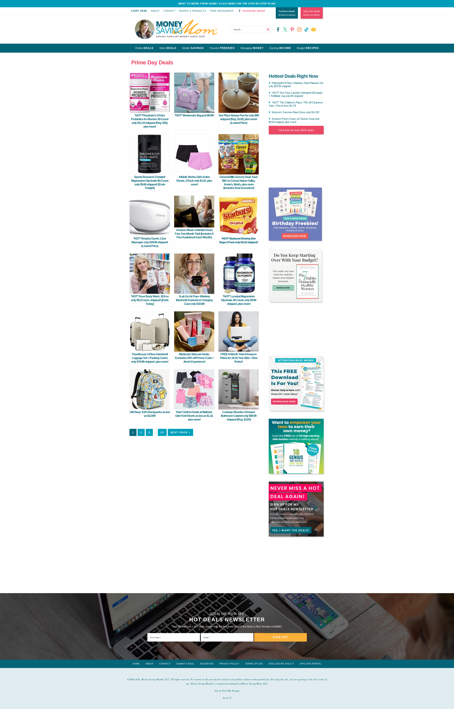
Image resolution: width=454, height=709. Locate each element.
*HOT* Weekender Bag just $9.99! (194, 115)
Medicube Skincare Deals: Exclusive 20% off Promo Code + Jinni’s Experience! (194, 358)
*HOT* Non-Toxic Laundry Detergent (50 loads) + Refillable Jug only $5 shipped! (295, 94)
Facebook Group (253, 11)
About (155, 11)
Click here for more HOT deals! (296, 130)
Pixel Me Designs (231, 690)
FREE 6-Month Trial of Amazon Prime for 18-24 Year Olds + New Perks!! (238, 358)
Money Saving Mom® (186, 28)
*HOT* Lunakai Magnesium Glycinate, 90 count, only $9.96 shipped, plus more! (238, 300)
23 (162, 432)
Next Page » (180, 432)
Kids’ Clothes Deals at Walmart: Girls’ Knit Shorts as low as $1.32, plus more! (194, 416)
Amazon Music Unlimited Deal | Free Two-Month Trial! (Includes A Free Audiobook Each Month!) (194, 234)
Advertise (207, 664)
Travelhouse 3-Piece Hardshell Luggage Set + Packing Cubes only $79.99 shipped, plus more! (149, 358)
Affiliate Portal (311, 664)
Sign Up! (280, 637)
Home (136, 664)
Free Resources (222, 11)
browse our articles (311, 13)
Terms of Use (254, 664)
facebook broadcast (286, 13)
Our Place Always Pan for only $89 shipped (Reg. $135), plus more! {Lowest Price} (239, 119)
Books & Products (192, 11)
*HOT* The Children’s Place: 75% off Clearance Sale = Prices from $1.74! (296, 104)
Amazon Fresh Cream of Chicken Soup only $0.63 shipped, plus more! (294, 120)
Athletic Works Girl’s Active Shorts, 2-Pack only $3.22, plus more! (194, 180)
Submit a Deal (185, 664)
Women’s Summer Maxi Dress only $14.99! (295, 112)
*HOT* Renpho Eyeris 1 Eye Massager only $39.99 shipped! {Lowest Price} (149, 242)
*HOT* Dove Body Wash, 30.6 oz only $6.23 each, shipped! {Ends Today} (150, 300)
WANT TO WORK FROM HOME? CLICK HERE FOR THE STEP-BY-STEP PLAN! (227, 3)
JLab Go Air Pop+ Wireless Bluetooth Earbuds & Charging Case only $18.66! (194, 300)
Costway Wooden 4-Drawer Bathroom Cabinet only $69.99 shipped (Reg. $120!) (238, 416)
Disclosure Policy (281, 664)
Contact (170, 11)
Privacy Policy (229, 664)
